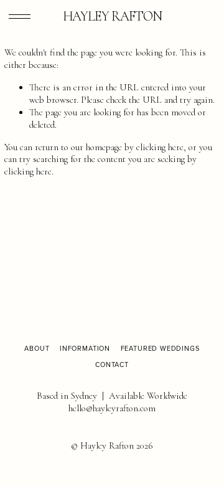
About (36, 348)
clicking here (160, 147)
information (85, 348)
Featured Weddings (160, 348)
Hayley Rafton (112, 16)
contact (112, 364)
